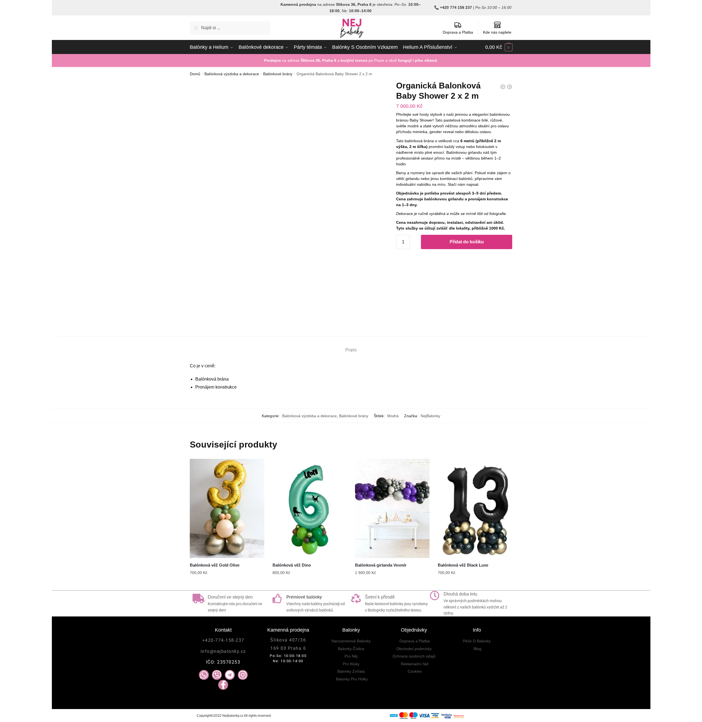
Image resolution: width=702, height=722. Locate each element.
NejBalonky (430, 416)
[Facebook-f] (223, 685)
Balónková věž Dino (292, 565)
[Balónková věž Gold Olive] (227, 508)
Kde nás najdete (497, 32)
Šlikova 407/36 (288, 640)
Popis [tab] (351, 349)
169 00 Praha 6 (288, 648)
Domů (195, 74)
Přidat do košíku (467, 241)
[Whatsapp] (204, 675)
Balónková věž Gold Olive (214, 565)
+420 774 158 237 (456, 7)
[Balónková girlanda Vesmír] (392, 508)
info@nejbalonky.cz (223, 651)
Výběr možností (227, 584)
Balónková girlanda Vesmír (381, 565)
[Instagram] (243, 675)
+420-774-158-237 (223, 640)
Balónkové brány (277, 74)
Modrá (393, 416)
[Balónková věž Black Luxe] (475, 508)
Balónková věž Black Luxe (463, 565)
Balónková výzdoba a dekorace (231, 74)
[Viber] (217, 675)
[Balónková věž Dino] (310, 508)
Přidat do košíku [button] (392, 584)
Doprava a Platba (458, 32)
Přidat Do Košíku (309, 584)
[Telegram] (230, 675)
